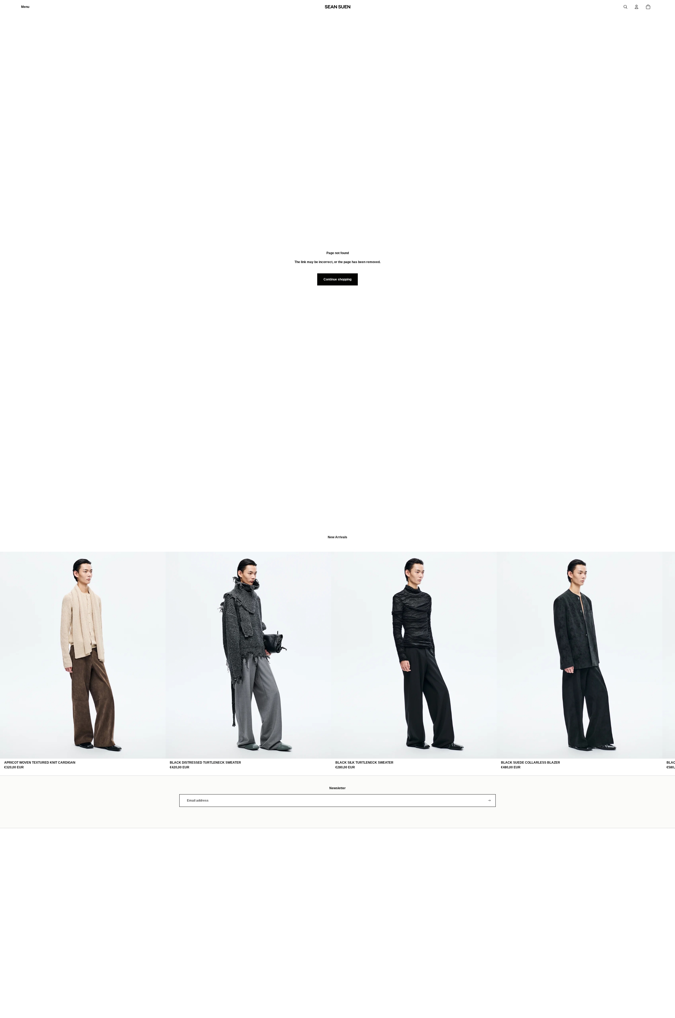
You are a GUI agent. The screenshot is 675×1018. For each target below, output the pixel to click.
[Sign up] (489, 800)
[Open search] (625, 7)
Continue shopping (337, 279)
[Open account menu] (636, 7)
